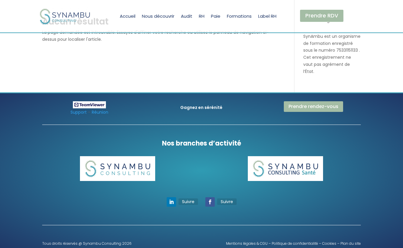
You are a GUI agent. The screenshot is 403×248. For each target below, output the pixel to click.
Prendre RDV (321, 15)
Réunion (100, 112)
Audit (186, 16)
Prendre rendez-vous (313, 106)
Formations (239, 16)
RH (201, 16)
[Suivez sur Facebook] (210, 202)
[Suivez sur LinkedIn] (171, 202)
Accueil (127, 16)
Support (79, 112)
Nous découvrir (158, 16)
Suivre (188, 202)
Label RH (267, 16)
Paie (215, 16)
